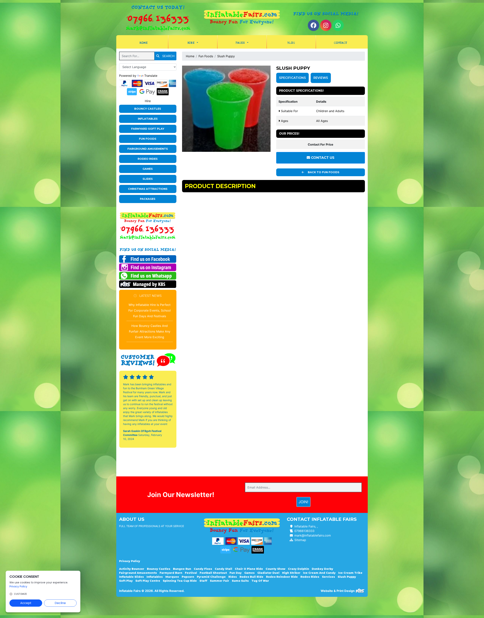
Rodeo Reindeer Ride (282, 576)
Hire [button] (192, 43)
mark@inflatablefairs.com (312, 535)
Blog (291, 43)
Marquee (172, 576)
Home (151, 43)
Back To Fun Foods (323, 172)
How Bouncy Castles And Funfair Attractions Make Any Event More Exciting (149, 331)
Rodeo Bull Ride (251, 576)
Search (168, 56)
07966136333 (304, 531)
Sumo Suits (240, 580)
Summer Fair (219, 580)
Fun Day (236, 573)
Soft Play (126, 580)
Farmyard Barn (171, 573)
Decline (60, 603)
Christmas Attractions (148, 189)
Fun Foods (147, 138)
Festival (191, 573)
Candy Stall (223, 569)
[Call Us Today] (147, 229)
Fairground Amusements (147, 148)
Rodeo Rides (148, 159)
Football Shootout (213, 573)
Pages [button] (241, 43)
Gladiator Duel (268, 573)
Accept (25, 603)
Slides (148, 179)
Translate (150, 76)
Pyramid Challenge (211, 576)
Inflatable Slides (131, 576)
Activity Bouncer (131, 569)
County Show (275, 569)
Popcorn (188, 576)
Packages (147, 199)
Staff (203, 580)
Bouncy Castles (147, 108)
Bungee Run (182, 569)
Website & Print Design (338, 591)
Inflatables (148, 118)
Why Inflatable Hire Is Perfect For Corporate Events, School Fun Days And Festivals (149, 310)
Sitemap (300, 540)
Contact (340, 43)
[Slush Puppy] (226, 109)
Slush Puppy (226, 56)
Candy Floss (203, 569)
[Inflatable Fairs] (242, 17)
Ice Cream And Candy (319, 573)
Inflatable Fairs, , (306, 526)
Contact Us (322, 158)
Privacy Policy (129, 561)
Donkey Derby (322, 569)
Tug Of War (260, 580)
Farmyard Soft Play (147, 128)
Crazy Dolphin (298, 569)
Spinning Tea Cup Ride (180, 580)
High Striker (291, 573)
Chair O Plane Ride (249, 569)
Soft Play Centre (147, 580)
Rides (232, 576)
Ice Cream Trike (350, 573)
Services (328, 576)
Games (148, 169)
